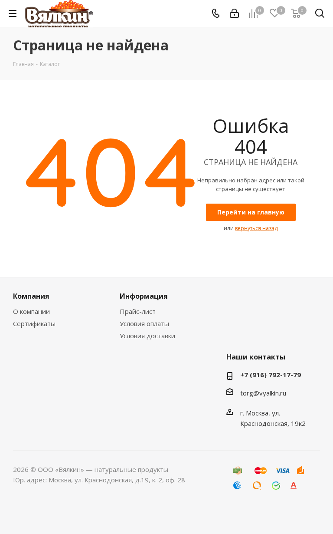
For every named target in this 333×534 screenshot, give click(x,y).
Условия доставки (147, 335)
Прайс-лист (138, 311)
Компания (31, 296)
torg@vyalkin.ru (263, 393)
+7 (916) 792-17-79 (270, 374)
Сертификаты (34, 323)
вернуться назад (256, 228)
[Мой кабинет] (234, 13)
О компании (31, 311)
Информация (144, 296)
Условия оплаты (144, 323)
